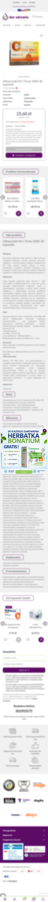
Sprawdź (24, 472)
